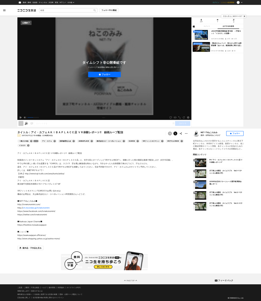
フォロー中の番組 (109, 10)
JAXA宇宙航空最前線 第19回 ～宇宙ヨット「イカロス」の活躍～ (226, 32)
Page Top (131, 281)
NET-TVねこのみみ (209, 132)
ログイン (216, 2)
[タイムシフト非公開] (170, 133)
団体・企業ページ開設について (71, 294)
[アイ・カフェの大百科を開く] (55, 141)
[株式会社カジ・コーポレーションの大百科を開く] (124, 141)
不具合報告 (35, 287)
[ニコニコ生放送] (26, 10)
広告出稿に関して (23, 298)
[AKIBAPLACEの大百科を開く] (92, 141)
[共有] (181, 133)
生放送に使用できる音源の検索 (45, 294)
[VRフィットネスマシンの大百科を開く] (162, 141)
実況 (56, 2)
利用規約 (61, 287)
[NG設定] (194, 26)
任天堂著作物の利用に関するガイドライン (48, 297)
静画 (29, 2)
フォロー (106, 74)
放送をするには (37, 291)
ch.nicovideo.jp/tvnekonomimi (36, 208)
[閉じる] (244, 16)
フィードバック (225, 280)
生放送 (34, 2)
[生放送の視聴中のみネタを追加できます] (20, 123)
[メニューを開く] (4, 10)
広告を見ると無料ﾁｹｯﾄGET (233, 16)
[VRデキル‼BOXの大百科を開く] (182, 141)
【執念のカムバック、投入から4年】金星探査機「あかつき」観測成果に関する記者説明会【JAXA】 (226, 44)
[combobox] (68, 10)
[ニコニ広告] (26, 123)
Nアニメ (63, 2)
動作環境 (52, 287)
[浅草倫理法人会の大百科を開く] (74, 141)
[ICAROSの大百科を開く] (138, 141)
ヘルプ (44, 287)
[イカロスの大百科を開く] (28, 145)
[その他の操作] (186, 133)
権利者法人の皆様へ (24, 294)
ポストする (175, 133)
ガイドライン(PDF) (73, 287)
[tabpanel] (217, 78)
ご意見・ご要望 (23, 287)
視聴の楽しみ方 (23, 291)
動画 (24, 2)
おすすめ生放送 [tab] (228, 26)
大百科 (51, 2)
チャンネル (43, 2)
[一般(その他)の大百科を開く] (31, 141)
